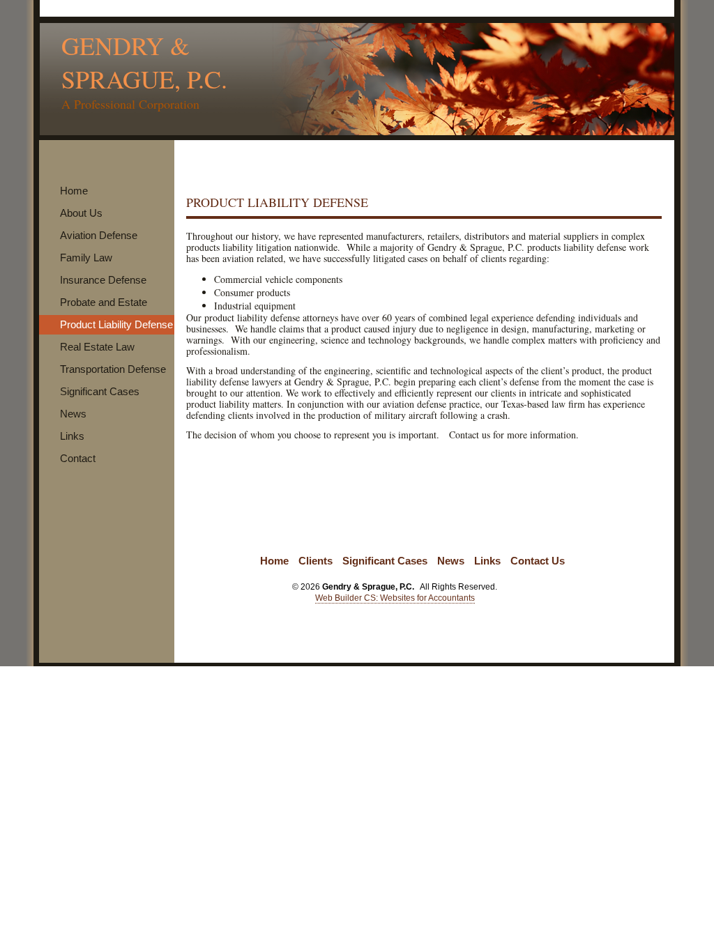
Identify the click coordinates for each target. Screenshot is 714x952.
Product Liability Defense (116, 324)
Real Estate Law (97, 347)
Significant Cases (99, 391)
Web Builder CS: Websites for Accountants (395, 598)
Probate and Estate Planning (100, 312)
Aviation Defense (98, 235)
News (73, 414)
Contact (78, 458)
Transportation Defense (113, 369)
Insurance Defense (103, 280)
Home (74, 191)
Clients (315, 561)
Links (72, 436)
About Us (81, 213)
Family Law (86, 257)
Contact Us (537, 561)
